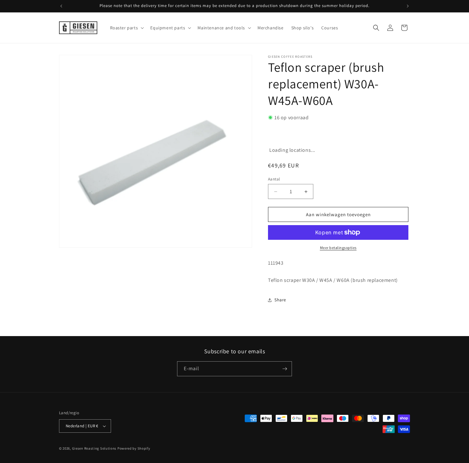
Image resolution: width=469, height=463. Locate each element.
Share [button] (280, 300)
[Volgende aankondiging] (408, 6)
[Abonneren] (285, 368)
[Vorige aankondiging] (61, 6)
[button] (126, 27)
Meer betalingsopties (338, 247)
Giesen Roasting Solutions (94, 448)
